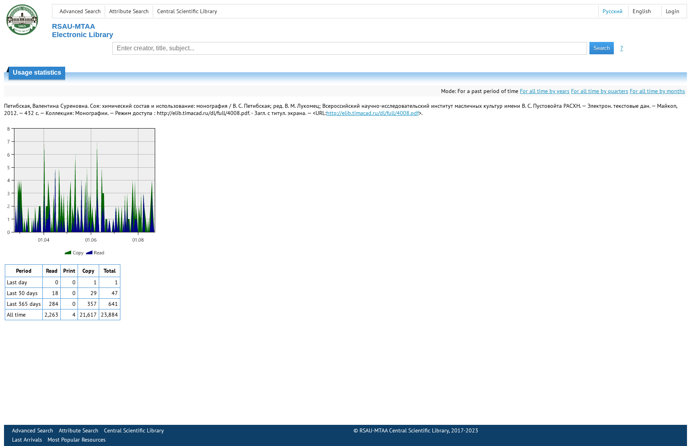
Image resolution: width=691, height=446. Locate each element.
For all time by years (544, 91)
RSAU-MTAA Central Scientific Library (404, 430)
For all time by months (657, 91)
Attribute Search (129, 11)
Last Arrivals (27, 439)
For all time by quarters (599, 91)
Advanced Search (80, 11)
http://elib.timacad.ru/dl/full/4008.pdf (372, 113)
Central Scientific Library (187, 11)
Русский (613, 11)
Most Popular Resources (77, 439)
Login (672, 11)
